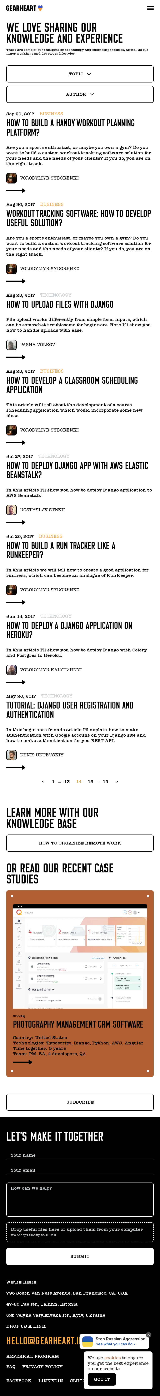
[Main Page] (22, 8)
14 (78, 781)
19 (105, 781)
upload (74, 1229)
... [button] (59, 781)
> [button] (117, 781)
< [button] (43, 781)
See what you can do (114, 1344)
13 (67, 781)
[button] (80, 1232)
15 (90, 781)
